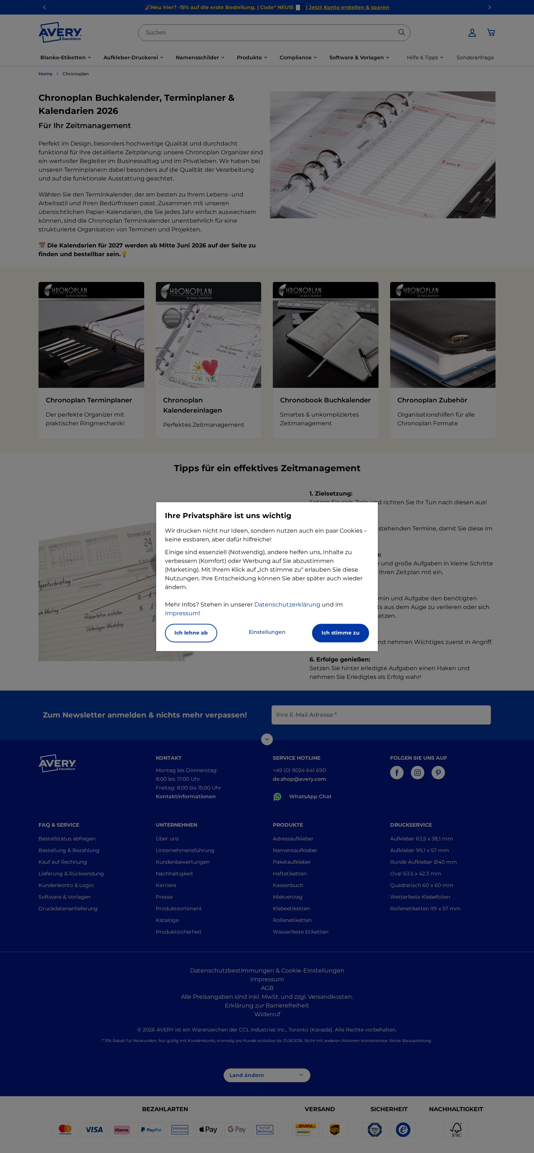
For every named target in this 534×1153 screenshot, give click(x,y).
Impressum (182, 613)
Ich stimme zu (340, 632)
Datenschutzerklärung (287, 604)
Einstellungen (267, 632)
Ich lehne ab (191, 632)
